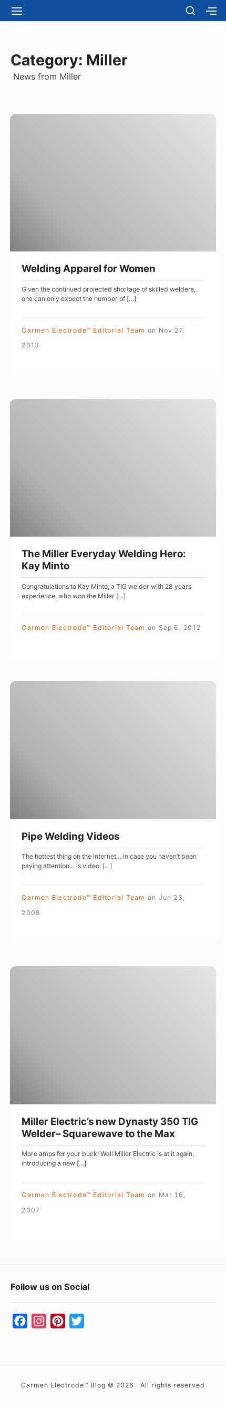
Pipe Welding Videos (70, 836)
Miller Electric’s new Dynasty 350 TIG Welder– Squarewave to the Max (110, 1127)
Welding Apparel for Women (89, 269)
